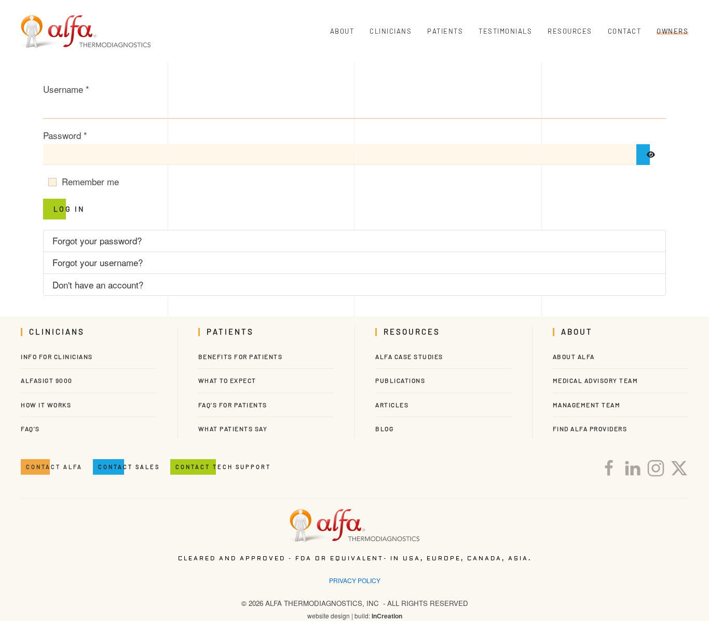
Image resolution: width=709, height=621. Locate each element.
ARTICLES (391, 404)
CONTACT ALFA (54, 466)
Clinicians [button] (391, 31)
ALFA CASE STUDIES (409, 356)
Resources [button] (570, 31)
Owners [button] (672, 31)
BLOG (384, 428)
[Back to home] (86, 31)
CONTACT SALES (129, 466)
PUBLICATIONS (400, 380)
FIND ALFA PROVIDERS (590, 428)
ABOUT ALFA (574, 356)
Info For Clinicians (57, 356)
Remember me (90, 181)
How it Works (46, 404)
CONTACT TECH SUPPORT (223, 466)
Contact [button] (625, 31)
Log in (69, 208)
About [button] (342, 31)
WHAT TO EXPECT (227, 380)
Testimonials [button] (505, 31)
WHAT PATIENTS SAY (233, 428)
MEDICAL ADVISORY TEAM (595, 380)
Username (66, 88)
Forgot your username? (97, 262)
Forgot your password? (97, 240)
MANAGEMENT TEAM (587, 404)
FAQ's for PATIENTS (232, 404)
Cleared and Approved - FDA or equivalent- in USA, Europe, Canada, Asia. (354, 558)
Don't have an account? (97, 284)
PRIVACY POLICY (354, 580)
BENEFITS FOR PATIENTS (240, 356)
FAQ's (30, 428)
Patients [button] (445, 31)
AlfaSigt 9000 (47, 380)
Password (65, 135)
